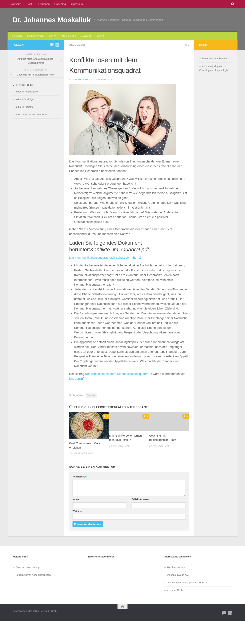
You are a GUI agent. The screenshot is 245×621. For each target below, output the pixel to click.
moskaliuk (81, 79)
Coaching (60, 4)
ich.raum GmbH (175, 590)
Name (76, 499)
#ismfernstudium (176, 567)
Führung (17, 35)
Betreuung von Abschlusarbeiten (33, 574)
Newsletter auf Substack (215, 58)
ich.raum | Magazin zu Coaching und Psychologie (213, 68)
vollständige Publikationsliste (31, 114)
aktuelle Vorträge (25, 99)
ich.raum (75, 378)
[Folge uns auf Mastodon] (52, 45)
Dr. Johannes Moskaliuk (51, 20)
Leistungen (43, 4)
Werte (100, 35)
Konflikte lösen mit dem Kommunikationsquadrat (117, 374)
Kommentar (79, 476)
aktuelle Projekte (25, 106)
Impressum (77, 4)
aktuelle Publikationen (27, 91)
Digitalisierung (35, 35)
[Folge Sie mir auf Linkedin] (57, 45)
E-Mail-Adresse (141, 499)
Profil (29, 4)
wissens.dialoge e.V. (178, 574)
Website (77, 511)
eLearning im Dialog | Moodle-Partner (187, 582)
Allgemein (77, 44)
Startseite (15, 4)
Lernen (53, 35)
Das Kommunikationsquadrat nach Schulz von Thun (103, 257)
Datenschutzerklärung (28, 567)
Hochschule (69, 35)
